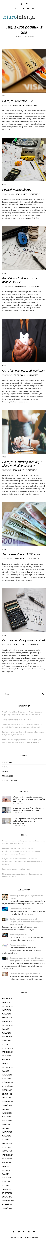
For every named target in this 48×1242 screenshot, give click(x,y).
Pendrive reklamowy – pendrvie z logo (16, 869)
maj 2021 (5, 1109)
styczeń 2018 (7, 1143)
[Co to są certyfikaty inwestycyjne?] (24, 610)
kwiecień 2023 (7, 1075)
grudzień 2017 (7, 1147)
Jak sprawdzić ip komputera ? (21, 909)
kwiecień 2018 (7, 1132)
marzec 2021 (6, 1117)
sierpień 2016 (7, 1208)
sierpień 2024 (7, 1037)
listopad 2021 (7, 1098)
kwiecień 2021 (7, 1113)
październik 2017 (8, 1155)
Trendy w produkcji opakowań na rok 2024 (17, 719)
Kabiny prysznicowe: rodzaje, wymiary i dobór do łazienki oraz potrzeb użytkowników (27, 821)
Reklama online (18, 470)
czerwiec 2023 (7, 1067)
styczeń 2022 (7, 1094)
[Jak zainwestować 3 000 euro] (24, 524)
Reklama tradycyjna (10, 781)
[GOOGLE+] (19, 8)
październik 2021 (8, 1101)
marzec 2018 (6, 1136)
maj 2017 (5, 1174)
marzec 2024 (6, 1040)
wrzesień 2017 (7, 1159)
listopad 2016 (7, 1197)
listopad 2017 (7, 1151)
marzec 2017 (6, 1182)
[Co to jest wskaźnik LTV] (24, 71)
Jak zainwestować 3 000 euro (21, 554)
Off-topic (5, 771)
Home (16, 37)
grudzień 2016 (7, 1193)
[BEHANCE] (32, 8)
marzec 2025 (6, 1033)
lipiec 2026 (6, 1002)
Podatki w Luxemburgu (16, 189)
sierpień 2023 (7, 1060)
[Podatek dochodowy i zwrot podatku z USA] (24, 248)
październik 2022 (8, 1082)
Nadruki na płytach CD (18, 935)
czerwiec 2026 (7, 1006)
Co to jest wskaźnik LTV (17, 101)
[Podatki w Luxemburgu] (24, 159)
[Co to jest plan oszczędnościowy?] (24, 340)
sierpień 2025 (7, 1021)
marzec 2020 (6, 1124)
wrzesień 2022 (7, 1086)
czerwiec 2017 (7, 1170)
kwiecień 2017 (7, 1178)
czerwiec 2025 (7, 1025)
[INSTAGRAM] (28, 8)
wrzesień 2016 (7, 1204)
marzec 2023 (6, 1079)
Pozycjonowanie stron (18, 945)
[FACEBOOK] (15, 8)
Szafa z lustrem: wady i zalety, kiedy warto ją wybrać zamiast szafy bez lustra (28, 809)
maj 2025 (5, 1029)
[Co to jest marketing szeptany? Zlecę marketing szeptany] (24, 432)
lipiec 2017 (6, 1166)
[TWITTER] (24, 8)
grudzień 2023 (7, 1048)
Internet (5, 767)
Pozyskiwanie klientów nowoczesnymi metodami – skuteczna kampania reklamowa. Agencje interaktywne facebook (22, 861)
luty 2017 (5, 1185)
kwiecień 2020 (7, 1121)
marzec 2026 (6, 1014)
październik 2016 (8, 1201)
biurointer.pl (33, 105)
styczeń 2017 (7, 1189)
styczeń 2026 (7, 1018)
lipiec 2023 (6, 1063)
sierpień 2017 (7, 1162)
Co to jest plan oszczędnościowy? (23, 370)
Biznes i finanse (18, 105)
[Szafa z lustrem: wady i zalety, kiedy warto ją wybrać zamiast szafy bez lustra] (6, 810)
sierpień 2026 (7, 999)
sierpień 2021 (7, 1105)
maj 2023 (5, 1071)
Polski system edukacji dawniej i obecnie (25, 974)
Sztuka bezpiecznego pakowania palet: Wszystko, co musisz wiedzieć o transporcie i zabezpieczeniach (26, 921)
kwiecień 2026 (7, 1010)
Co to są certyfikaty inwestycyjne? (23, 640)
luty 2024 (5, 1044)
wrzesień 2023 (7, 1056)
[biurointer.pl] (24, 17)
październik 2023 (8, 1052)
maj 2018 (5, 1128)
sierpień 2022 (7, 1090)
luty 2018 (5, 1140)
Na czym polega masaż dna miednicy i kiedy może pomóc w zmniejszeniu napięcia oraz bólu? (29, 799)
